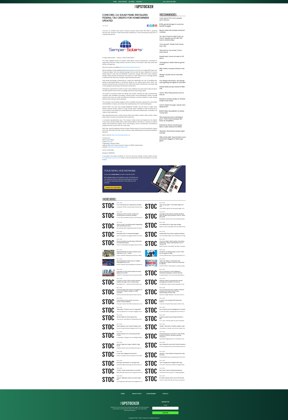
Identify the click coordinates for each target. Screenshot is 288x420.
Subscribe (165, 413)
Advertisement (151, 394)
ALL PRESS (131, 1)
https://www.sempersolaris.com (130, 67)
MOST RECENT (122, 1)
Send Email (109, 141)
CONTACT (139, 1)
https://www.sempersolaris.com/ (118, 147)
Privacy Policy (137, 394)
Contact (165, 394)
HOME (115, 1)
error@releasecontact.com (110, 158)
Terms (123, 394)
